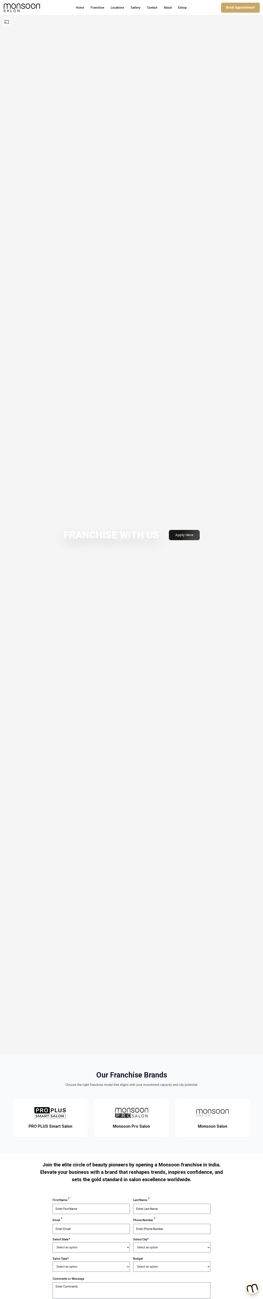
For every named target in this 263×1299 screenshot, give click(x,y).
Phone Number (144, 1220)
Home (80, 7)
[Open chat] (252, 1287)
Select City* (141, 1239)
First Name (61, 1200)
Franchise (97, 7)
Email (57, 1220)
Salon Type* (61, 1258)
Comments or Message (68, 1278)
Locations (117, 7)
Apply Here (184, 535)
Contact (152, 7)
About (168, 7)
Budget (138, 1258)
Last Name (141, 1200)
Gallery (135, 7)
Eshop (182, 7)
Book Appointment (240, 7)
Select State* (61, 1239)
